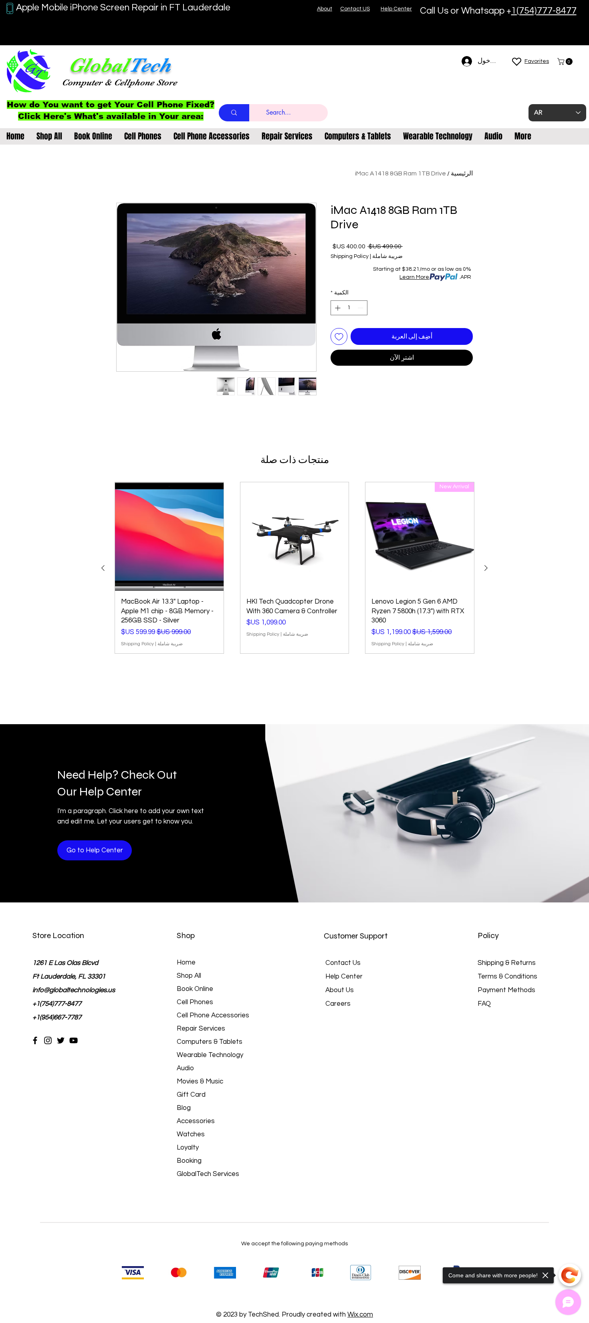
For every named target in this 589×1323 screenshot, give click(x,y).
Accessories (196, 1121)
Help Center (344, 976)
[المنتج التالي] (103, 568)
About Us (339, 990)
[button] (565, 61)
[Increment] (337, 308)
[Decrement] (361, 308)
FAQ (484, 1003)
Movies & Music (200, 1081)
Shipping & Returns (507, 963)
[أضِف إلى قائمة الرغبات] (339, 336)
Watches (191, 1134)
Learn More (414, 277)
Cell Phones (195, 1002)
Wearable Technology (210, 1055)
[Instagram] (48, 1040)
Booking (189, 1160)
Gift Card (191, 1094)
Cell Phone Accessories (213, 1015)
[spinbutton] (349, 308)
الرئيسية (462, 173)
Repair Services (201, 1028)
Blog (184, 1108)
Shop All (189, 975)
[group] (294, 567)
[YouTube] (74, 1040)
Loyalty (188, 1147)
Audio (185, 1068)
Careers (338, 1003)
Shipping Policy (350, 256)
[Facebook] (35, 1040)
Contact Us (343, 963)
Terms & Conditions (507, 976)
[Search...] (234, 112)
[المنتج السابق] (486, 568)
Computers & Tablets (209, 1041)
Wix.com (360, 1314)
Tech (149, 65)
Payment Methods (507, 990)
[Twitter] (61, 1040)
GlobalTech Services (208, 1174)
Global (98, 65)
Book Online (195, 989)
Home (186, 962)
